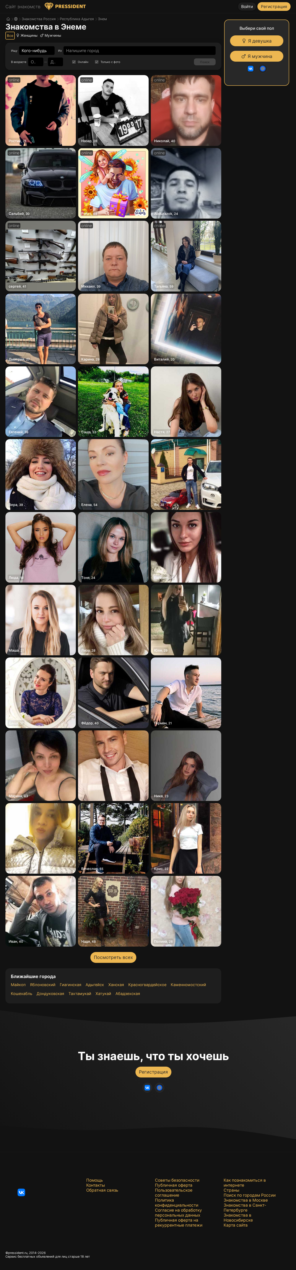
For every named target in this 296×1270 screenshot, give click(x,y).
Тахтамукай (79, 993)
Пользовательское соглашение (173, 1193)
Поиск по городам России (250, 1195)
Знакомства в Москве (246, 1200)
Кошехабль (21, 993)
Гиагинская (70, 984)
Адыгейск (95, 984)
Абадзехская (127, 993)
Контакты (95, 1185)
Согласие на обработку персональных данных (178, 1213)
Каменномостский (188, 984)
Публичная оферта (173, 1185)
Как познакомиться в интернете (245, 1183)
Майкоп (18, 984)
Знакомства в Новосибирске (238, 1218)
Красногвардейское (147, 984)
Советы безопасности (177, 1180)
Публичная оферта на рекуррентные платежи (178, 1223)
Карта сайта (236, 1225)
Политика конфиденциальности (176, 1203)
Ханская (116, 984)
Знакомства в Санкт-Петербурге (245, 1208)
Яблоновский (42, 984)
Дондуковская (50, 993)
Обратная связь (102, 1190)
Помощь (94, 1180)
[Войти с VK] (252, 68)
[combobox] (34, 51)
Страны (231, 1190)
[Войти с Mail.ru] (264, 68)
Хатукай (103, 993)
